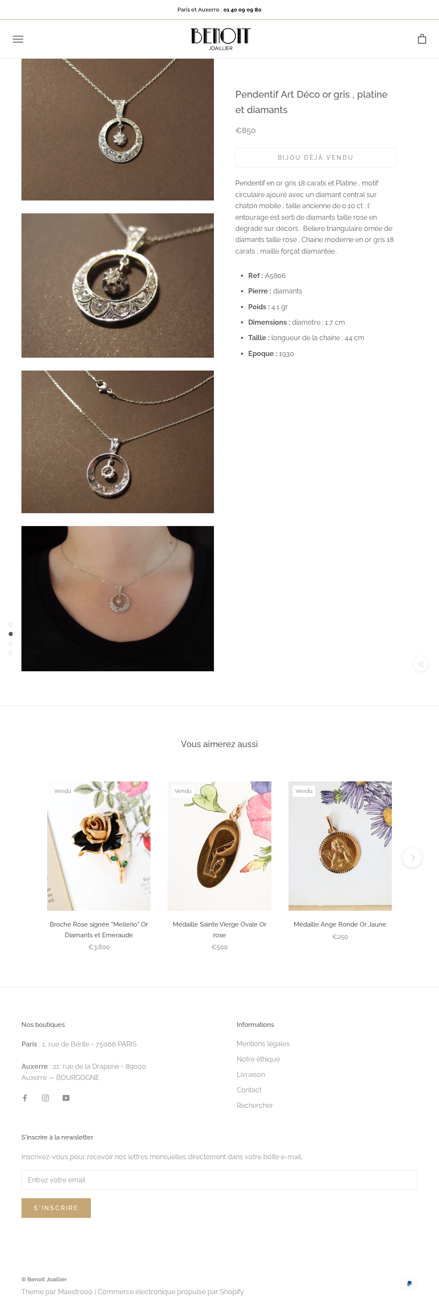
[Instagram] (45, 1098)
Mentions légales (263, 1044)
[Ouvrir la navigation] (18, 39)
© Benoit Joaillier (44, 1279)
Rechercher (255, 1105)
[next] (412, 857)
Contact (249, 1090)
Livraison (251, 1075)
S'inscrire (56, 1208)
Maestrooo (75, 1292)
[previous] (26, 857)
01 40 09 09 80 (242, 9)
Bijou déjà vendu (316, 157)
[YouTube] (66, 1098)
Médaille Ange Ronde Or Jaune (340, 924)
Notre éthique (258, 1059)
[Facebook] (24, 1098)
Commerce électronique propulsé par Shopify (171, 1292)
